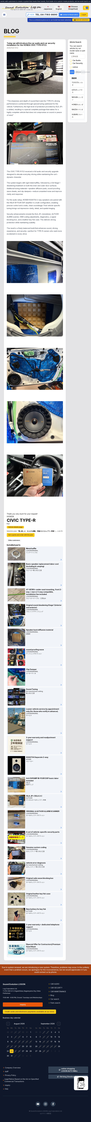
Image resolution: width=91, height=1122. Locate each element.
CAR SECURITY (56, 988)
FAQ (6, 1089)
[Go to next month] (58, 1023)
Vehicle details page (15, 527)
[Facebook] (53, 1104)
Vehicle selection (82, 20)
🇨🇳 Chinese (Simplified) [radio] (73, 8)
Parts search (55, 1003)
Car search (54, 999)
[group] (62, 8)
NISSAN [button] (77, 98)
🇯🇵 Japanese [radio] (48, 8)
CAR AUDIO (54, 984)
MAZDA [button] (77, 109)
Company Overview (12, 1068)
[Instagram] (45, 1104)
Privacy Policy (10, 1075)
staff (6, 1071)
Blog (52, 995)
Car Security (78, 63)
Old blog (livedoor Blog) (69, 1077)
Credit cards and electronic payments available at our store (29, 1012)
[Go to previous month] (8, 1023)
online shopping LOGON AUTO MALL (69, 1070)
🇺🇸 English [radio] (59, 8)
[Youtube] (38, 1104)
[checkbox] (71, 60)
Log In (84, 14)
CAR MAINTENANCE (58, 991)
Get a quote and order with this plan (20, 535)
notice (75, 67)
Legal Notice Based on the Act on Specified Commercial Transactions (22, 1080)
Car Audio (77, 60)
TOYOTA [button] (77, 83)
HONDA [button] (77, 104)
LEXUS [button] (77, 91)
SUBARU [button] (77, 115)
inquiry (23, 1004)
